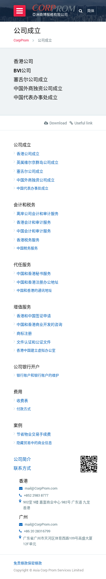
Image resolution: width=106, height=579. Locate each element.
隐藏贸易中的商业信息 (34, 442)
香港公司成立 (28, 153)
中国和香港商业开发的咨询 (39, 324)
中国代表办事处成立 (36, 97)
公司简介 (22, 459)
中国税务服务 (27, 248)
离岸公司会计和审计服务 (37, 213)
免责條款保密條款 (28, 563)
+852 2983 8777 (36, 495)
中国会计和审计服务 (34, 230)
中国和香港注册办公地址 (37, 282)
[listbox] (90, 11)
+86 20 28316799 (37, 531)
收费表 (22, 400)
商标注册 (24, 333)
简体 (90, 10)
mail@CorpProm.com (41, 488)
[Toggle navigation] (20, 11)
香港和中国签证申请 (34, 315)
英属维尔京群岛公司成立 (37, 162)
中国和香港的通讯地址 (34, 290)
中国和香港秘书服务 (34, 273)
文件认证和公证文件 (34, 342)
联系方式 (22, 468)
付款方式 (24, 408)
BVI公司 (22, 70)
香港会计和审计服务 (34, 222)
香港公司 (23, 61)
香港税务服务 (28, 239)
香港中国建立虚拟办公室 (36, 350)
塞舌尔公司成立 (31, 79)
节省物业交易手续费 (34, 434)
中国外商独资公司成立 (38, 88)
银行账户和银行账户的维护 (38, 375)
